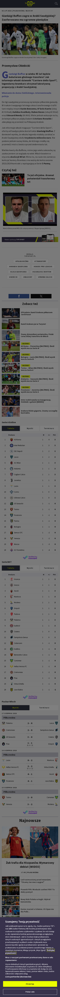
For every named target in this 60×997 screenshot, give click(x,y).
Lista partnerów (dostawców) (18, 977)
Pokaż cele (30, 992)
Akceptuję (30, 984)
